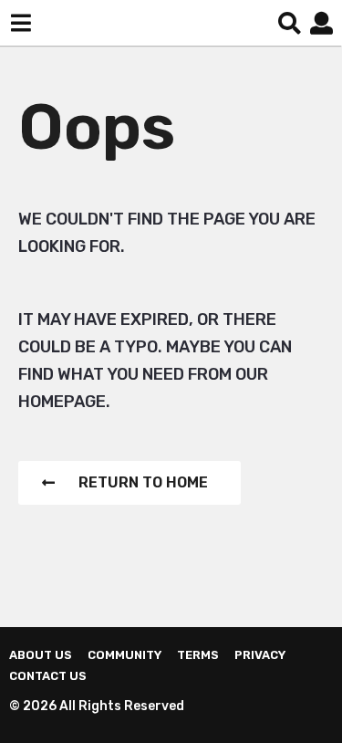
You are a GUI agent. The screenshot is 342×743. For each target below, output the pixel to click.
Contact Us (48, 676)
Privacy (259, 655)
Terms (198, 655)
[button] (20, 23)
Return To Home (143, 482)
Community (124, 655)
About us (40, 655)
